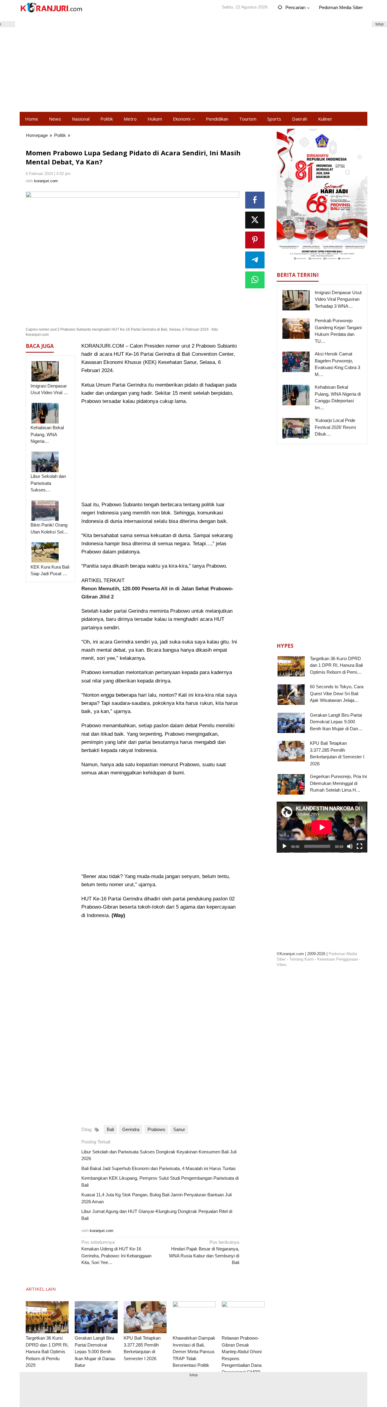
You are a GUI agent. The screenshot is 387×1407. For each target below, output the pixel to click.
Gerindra (130, 1129)
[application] (322, 827)
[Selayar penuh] (359, 846)
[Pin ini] (255, 240)
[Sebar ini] (255, 200)
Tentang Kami (301, 959)
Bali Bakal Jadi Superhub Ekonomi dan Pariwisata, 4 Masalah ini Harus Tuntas (158, 1168)
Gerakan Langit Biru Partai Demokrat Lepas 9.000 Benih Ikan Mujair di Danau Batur (95, 1351)
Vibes (282, 964)
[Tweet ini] (255, 220)
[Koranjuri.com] (51, 7)
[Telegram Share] (255, 259)
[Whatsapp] (255, 279)
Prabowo (156, 1129)
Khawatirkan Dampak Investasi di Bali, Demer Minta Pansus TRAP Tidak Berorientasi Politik (194, 1351)
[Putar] (284, 846)
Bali (110, 1129)
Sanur (179, 1129)
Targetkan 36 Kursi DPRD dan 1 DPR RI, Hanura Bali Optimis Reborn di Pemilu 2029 (47, 1351)
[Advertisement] (193, 63)
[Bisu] (350, 846)
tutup (380, 24)
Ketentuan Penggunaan (337, 959)
